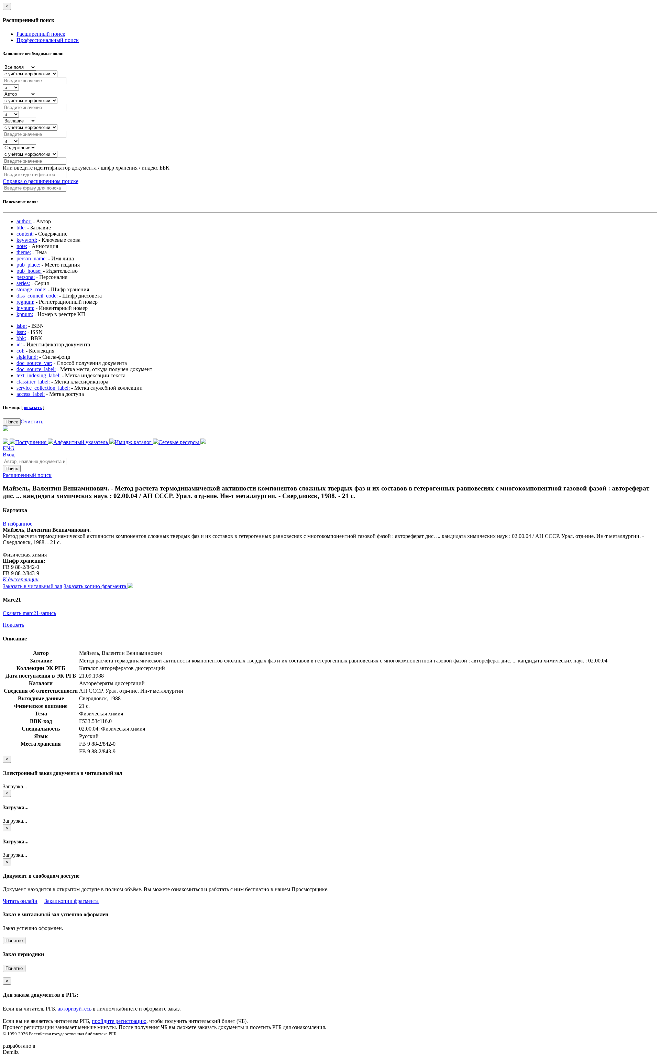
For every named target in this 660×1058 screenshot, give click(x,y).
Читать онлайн (20, 901)
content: (25, 234)
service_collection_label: (43, 388)
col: (20, 351)
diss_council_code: (37, 296)
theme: (23, 252)
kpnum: (24, 314)
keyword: (26, 240)
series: (23, 283)
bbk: (21, 338)
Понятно (14, 940)
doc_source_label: (36, 369)
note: (21, 246)
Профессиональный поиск (47, 40)
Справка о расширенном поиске (40, 181)
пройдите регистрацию (119, 1021)
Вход (8, 454)
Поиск (12, 421)
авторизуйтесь (74, 1009)
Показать (13, 625)
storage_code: (31, 289)
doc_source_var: (34, 363)
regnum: (25, 302)
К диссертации (20, 579)
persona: (25, 277)
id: (19, 344)
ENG (8, 448)
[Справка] (203, 442)
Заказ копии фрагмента (71, 901)
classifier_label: (33, 382)
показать (33, 407)
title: (21, 227)
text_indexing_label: (38, 375)
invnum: (25, 308)
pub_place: (28, 265)
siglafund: (27, 357)
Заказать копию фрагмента (96, 586)
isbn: (21, 326)
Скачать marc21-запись (29, 613)
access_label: (30, 394)
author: (24, 221)
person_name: (31, 258)
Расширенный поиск (40, 34)
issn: (21, 332)
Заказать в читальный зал (32, 586)
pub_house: (29, 271)
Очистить (32, 421)
